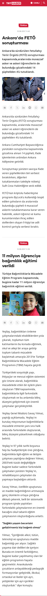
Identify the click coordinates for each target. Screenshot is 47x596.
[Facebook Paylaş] (11, 107)
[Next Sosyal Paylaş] (4, 107)
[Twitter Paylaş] (17, 107)
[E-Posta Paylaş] (42, 107)
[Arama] (44, 3)
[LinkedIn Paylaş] (23, 107)
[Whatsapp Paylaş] (36, 107)
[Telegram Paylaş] (29, 107)
